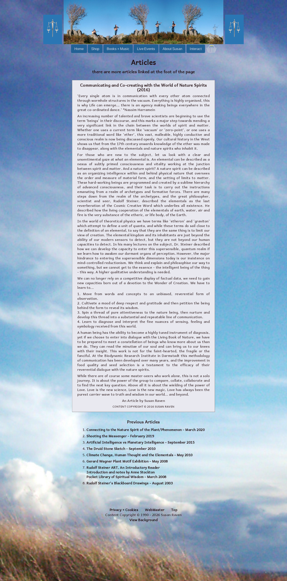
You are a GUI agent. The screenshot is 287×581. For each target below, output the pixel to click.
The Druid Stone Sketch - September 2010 (121, 449)
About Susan (172, 49)
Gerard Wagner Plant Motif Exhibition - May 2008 (127, 461)
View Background (143, 520)
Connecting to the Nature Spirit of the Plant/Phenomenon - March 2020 (146, 430)
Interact (196, 49)
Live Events (146, 49)
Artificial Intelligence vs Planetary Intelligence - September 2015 (141, 442)
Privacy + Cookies (124, 509)
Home (79, 49)
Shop (95, 49)
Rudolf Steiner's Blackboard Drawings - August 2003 (130, 483)
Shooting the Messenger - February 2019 (120, 436)
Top (174, 509)
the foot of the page (175, 71)
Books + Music (118, 49)
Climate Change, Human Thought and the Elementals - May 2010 (140, 455)
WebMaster (155, 509)
